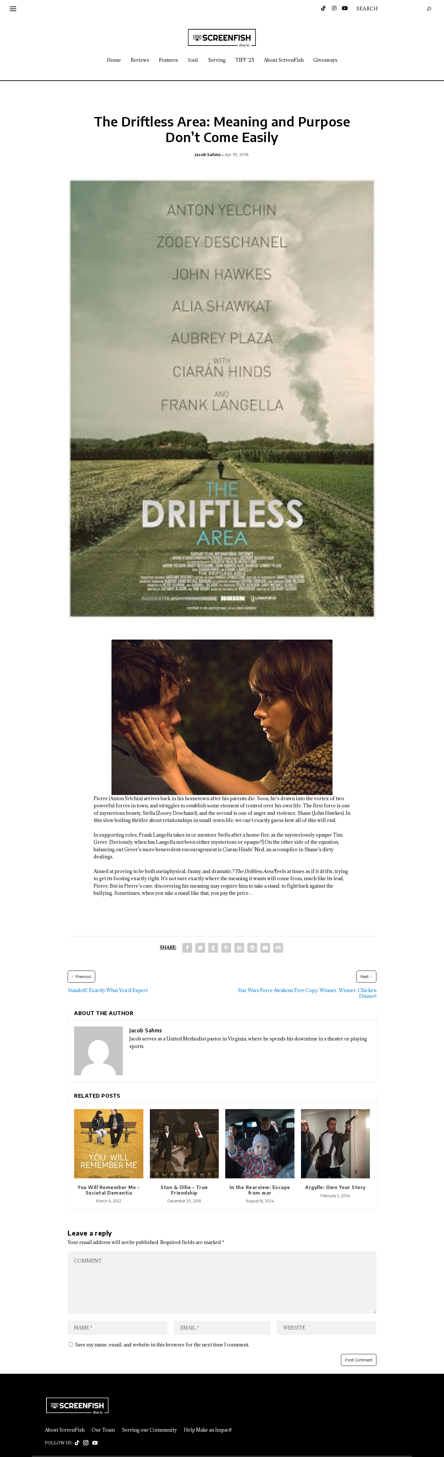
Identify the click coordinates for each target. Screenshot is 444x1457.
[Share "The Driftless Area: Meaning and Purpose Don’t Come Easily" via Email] (265, 947)
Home (114, 60)
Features (168, 60)
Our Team (103, 1430)
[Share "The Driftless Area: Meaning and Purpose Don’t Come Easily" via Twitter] (200, 947)
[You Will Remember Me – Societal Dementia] (108, 1143)
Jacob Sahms (208, 154)
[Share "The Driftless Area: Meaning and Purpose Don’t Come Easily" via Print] (278, 947)
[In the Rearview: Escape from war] (259, 1143)
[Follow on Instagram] (85, 1443)
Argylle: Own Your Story (335, 1187)
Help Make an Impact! (207, 1430)
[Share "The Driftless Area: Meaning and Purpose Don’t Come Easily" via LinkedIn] (239, 947)
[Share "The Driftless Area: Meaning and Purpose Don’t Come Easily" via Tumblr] (213, 947)
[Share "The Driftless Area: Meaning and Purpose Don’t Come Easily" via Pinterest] (226, 947)
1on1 (193, 60)
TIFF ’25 (244, 60)
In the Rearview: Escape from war (259, 1190)
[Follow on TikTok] (77, 1443)
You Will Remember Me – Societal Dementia (108, 1190)
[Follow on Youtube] (95, 1443)
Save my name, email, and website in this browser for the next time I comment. (162, 1345)
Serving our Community (149, 1430)
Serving (217, 60)
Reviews (140, 60)
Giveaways (325, 60)
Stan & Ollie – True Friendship (184, 1190)
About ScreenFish (284, 60)
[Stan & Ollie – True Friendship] (184, 1143)
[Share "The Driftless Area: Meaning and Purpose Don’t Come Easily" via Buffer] (252, 947)
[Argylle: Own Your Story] (335, 1143)
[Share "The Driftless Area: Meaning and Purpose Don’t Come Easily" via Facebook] (187, 947)
